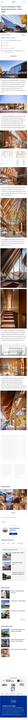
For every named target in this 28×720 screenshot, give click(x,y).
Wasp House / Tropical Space (18, 611)
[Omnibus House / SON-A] (6, 556)
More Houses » (23, 619)
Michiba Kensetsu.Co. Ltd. (19, 51)
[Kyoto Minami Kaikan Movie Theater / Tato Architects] (5, 643)
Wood (3, 543)
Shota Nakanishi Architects (15, 40)
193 (7, 43)
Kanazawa (17, 86)
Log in (24, 1)
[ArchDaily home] (13, 2)
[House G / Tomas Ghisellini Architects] (5, 594)
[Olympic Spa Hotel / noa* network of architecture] (6, 576)
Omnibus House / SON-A (18, 553)
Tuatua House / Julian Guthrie (18, 601)
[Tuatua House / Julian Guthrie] (5, 604)
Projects (13, 543)
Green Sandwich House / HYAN (18, 649)
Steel (8, 543)
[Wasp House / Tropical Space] (5, 614)
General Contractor (8, 51)
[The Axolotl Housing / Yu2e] (6, 566)
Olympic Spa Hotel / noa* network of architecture (18, 573)
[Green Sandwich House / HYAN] (5, 653)
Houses (3, 38)
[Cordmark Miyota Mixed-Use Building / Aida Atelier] (5, 633)
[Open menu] (2, 2)
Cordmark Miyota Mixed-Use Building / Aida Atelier (18, 630)
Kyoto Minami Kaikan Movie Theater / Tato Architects (17, 640)
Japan (13, 38)
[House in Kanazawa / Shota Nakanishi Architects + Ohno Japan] (9, 492)
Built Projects (20, 543)
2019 (7, 45)
